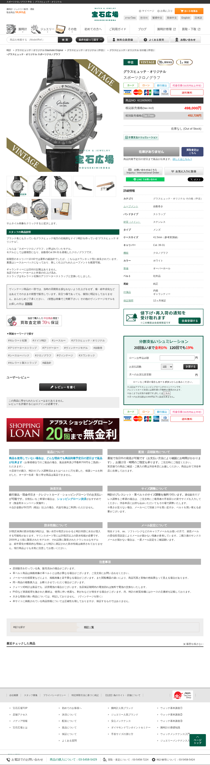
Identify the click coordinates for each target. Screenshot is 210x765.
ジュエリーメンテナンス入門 (176, 740)
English (185, 17)
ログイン (41, 404)
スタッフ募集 (31, 695)
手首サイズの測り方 (122, 734)
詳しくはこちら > (182, 159)
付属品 (127, 292)
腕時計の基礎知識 (170, 727)
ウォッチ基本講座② (171, 714)
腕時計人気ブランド (122, 708)
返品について (69, 727)
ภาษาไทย (130, 17)
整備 (125, 268)
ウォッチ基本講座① (171, 708)
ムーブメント (130, 206)
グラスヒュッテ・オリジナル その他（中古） (178, 198)
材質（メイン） (132, 222)
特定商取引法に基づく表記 (85, 695)
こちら (28, 303)
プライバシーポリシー (54, 695)
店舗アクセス (20, 714)
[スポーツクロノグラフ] (17, 186)
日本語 (198, 17)
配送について (69, 721)
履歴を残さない (194, 644)
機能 (125, 252)
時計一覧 (89, 627)
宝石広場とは (20, 727)
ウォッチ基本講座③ (171, 721)
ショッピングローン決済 (71, 498)
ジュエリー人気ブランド (124, 714)
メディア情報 (20, 721)
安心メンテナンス (121, 721)
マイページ (148, 10)
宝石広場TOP (20, 708)
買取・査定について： (120, 759)
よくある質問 (69, 740)
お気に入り (166, 10)
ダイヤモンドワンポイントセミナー (131, 727)
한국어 (144, 17)
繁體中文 (157, 17)
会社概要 (13, 695)
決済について (69, 714)
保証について (69, 734)
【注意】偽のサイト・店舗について (122, 695)
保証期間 (128, 300)
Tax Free (148, 115)
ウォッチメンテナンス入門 (175, 734)
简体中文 (172, 17)
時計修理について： (168, 759)
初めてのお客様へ (72, 708)
